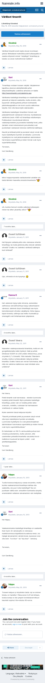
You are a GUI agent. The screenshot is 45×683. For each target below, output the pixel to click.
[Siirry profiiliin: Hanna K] (4, 296)
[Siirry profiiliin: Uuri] (4, 78)
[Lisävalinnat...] (40, 44)
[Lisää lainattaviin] (4, 67)
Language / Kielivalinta (15, 673)
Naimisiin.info (11, 3)
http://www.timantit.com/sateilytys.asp (17, 93)
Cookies (28, 676)
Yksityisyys (32, 673)
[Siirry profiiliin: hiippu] (4, 476)
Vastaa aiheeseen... (14, 634)
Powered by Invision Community (22, 679)
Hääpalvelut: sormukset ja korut (31, 26)
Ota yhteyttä (18, 676)
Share (11, 648)
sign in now (17, 624)
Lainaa (10, 68)
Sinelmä (14, 23)
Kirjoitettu (17, 46)
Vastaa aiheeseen (22, 34)
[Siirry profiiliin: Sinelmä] (4, 44)
